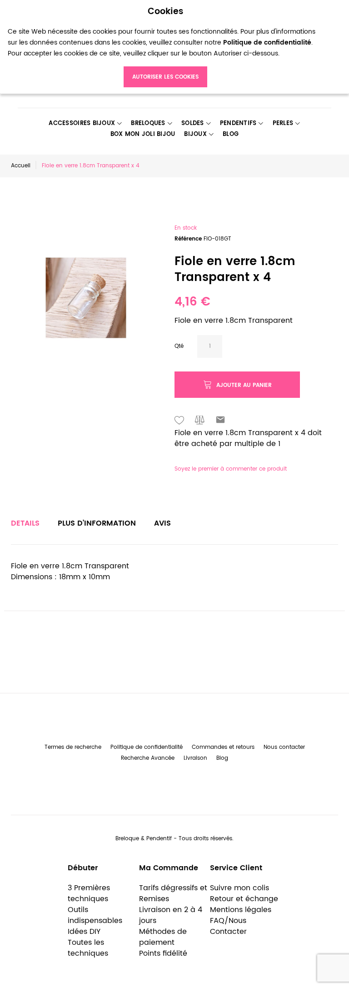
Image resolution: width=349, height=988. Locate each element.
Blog (222, 758)
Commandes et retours (223, 747)
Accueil (20, 165)
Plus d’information (97, 523)
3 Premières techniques (89, 893)
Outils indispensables (95, 915)
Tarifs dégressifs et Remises (173, 893)
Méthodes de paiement (163, 937)
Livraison (195, 758)
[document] (165, 46)
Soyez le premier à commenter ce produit (230, 469)
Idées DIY (84, 932)
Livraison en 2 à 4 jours (170, 915)
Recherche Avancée (147, 758)
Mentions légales (240, 910)
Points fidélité (163, 953)
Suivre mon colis (239, 888)
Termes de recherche (73, 747)
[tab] (25, 523)
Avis (162, 523)
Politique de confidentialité (146, 747)
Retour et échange (244, 899)
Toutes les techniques (88, 948)
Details (25, 523)
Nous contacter (284, 747)
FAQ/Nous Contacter (228, 926)
